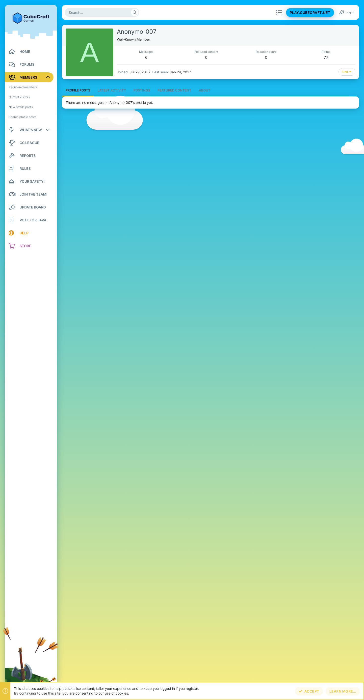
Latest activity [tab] (112, 90)
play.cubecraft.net (310, 12)
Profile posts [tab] (78, 90)
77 (326, 57)
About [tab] (204, 90)
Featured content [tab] (174, 90)
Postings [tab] (141, 90)
